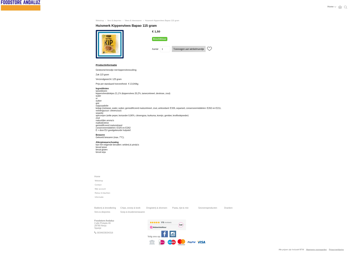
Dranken (228, 208)
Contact (98, 185)
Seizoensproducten (207, 208)
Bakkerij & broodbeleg (105, 208)
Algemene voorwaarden (316, 249)
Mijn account (100, 189)
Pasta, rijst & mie (180, 208)
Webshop (100, 20)
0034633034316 (105, 233)
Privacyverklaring (336, 249)
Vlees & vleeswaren (133, 20)
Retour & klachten (102, 193)
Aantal (155, 49)
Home (330, 6)
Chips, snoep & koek (130, 208)
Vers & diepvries (114, 20)
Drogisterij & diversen (156, 208)
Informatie (99, 197)
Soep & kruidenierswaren (132, 212)
